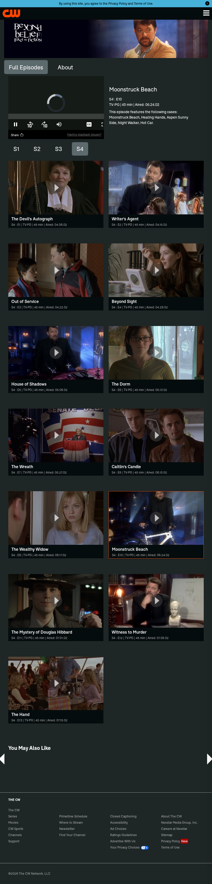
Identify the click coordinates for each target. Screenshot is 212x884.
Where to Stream (71, 822)
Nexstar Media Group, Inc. (179, 822)
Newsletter (67, 829)
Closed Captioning (123, 816)
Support (13, 841)
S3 (58, 149)
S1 (16, 149)
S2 (37, 149)
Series (12, 816)
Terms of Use (143, 3)
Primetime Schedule (73, 816)
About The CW (171, 816)
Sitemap (166, 835)
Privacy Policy (117, 3)
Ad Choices (118, 829)
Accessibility (119, 822)
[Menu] (206, 13)
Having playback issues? (84, 134)
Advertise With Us (122, 841)
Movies (13, 822)
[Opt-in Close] (207, 3)
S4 (80, 149)
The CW (9, 12)
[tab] (26, 67)
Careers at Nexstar (174, 829)
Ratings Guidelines (123, 835)
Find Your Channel (72, 835)
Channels (15, 835)
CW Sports (15, 829)
